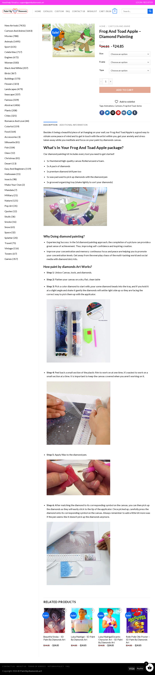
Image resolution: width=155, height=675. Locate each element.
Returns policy (56, 666)
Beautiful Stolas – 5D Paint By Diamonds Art (54, 638)
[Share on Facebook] (101, 112)
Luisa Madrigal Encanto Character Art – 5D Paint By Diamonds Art (110, 639)
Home (38, 11)
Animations (109, 106)
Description (50, 125)
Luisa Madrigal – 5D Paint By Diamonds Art (83, 638)
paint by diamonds (103, 139)
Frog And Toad (129, 106)
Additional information (73, 125)
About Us (21, 666)
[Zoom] (56, 53)
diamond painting (57, 153)
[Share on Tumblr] (134, 112)
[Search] (150, 11)
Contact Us (78, 11)
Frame (102, 62)
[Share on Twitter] (107, 112)
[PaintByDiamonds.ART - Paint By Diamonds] (15, 11)
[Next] (90, 40)
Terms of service (37, 666)
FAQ (68, 11)
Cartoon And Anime (119, 26)
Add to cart (124, 89)
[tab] (50, 125)
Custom (59, 11)
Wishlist (92, 11)
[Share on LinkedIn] (129, 112)
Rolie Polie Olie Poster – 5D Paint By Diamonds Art (138, 639)
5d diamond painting (86, 242)
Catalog (48, 11)
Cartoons (118, 106)
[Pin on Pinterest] (118, 112)
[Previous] (57, 40)
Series (139, 106)
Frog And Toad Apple (121, 132)
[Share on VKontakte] (123, 112)
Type (101, 70)
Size (101, 54)
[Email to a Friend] (112, 112)
